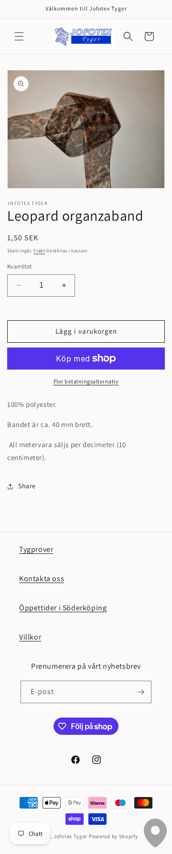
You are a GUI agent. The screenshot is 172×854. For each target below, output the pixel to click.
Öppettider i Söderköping (63, 608)
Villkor (30, 637)
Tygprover (36, 549)
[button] (19, 36)
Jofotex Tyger (70, 836)
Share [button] (27, 486)
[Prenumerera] (140, 692)
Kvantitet (19, 266)
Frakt (39, 250)
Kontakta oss (41, 578)
